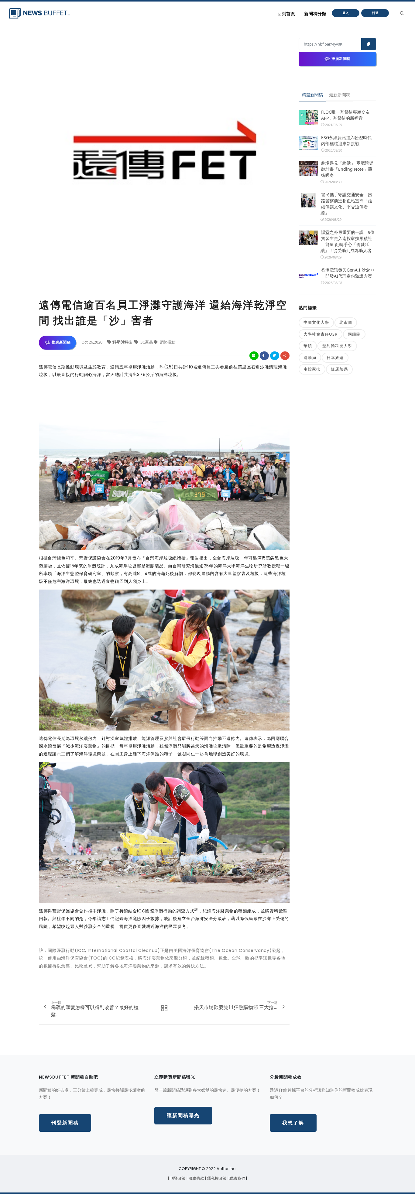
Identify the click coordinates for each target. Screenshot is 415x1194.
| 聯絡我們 (237, 1178)
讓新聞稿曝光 (183, 1115)
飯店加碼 (339, 369)
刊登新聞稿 (65, 1122)
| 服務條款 (196, 1178)
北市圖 (345, 322)
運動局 (310, 357)
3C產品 (146, 342)
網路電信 (167, 342)
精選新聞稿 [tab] (312, 95)
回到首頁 (286, 14)
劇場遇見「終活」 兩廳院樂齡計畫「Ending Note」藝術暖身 (347, 169)
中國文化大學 (316, 322)
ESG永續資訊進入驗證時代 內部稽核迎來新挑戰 (346, 140)
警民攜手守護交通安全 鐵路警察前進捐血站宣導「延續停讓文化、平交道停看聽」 (346, 204)
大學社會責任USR (321, 334)
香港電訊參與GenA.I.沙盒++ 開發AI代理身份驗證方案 (348, 273)
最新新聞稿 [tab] (339, 95)
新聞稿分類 (315, 14)
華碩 (308, 345)
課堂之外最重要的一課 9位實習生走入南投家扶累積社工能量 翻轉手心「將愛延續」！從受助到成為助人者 (348, 241)
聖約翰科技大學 (337, 345)
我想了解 (293, 1122)
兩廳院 (354, 334)
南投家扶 (312, 369)
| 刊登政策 (177, 1178)
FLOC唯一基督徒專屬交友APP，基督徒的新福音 (345, 115)
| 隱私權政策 (216, 1178)
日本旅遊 (335, 357)
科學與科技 (122, 342)
